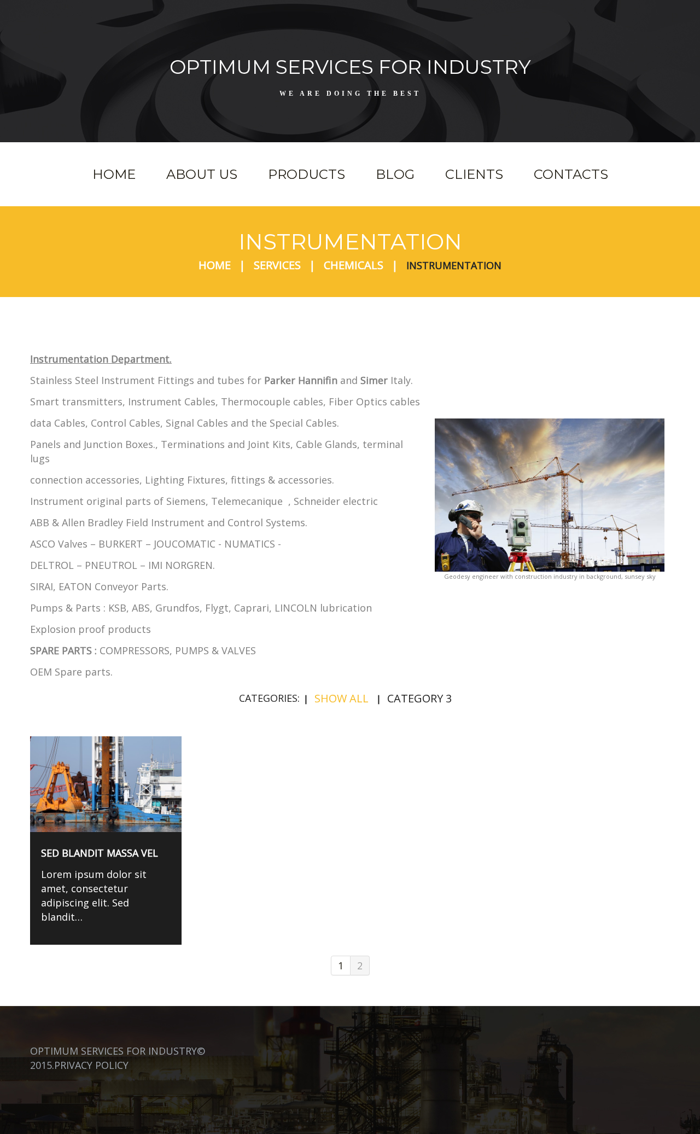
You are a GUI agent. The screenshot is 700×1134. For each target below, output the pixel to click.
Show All (341, 698)
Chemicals (353, 265)
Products (306, 174)
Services (277, 265)
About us (201, 174)
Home (114, 174)
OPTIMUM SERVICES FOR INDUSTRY (350, 67)
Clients (474, 174)
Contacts (571, 174)
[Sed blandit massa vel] (106, 784)
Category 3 (419, 698)
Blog (395, 174)
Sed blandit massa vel (99, 852)
